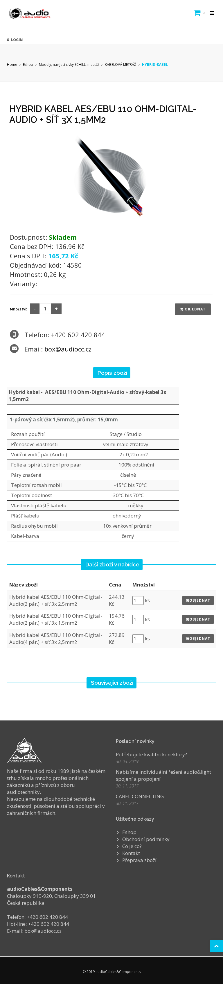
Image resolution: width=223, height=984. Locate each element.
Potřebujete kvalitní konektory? (151, 754)
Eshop (28, 64)
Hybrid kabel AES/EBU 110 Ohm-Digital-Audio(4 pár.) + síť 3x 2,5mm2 (55, 638)
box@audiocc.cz (67, 349)
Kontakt (131, 853)
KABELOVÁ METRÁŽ (120, 64)
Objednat (195, 309)
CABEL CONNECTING (140, 796)
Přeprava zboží (139, 860)
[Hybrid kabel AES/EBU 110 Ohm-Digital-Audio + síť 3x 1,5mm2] (111, 177)
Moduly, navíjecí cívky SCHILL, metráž (69, 64)
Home (12, 64)
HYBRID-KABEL (155, 64)
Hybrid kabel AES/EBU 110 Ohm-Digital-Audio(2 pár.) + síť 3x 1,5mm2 (55, 619)
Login (16, 39)
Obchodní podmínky (146, 839)
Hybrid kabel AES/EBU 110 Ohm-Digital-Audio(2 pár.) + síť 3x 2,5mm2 (55, 600)
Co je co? (132, 846)
